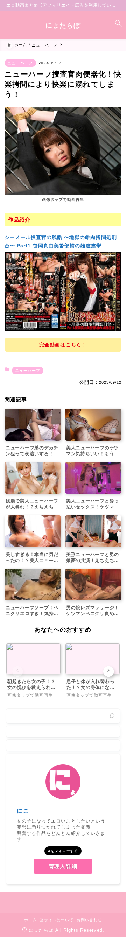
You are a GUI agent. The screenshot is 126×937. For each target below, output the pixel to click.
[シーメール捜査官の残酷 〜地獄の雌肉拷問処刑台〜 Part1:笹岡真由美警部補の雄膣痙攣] (63, 291)
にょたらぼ (63, 25)
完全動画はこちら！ (62, 344)
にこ (23, 811)
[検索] (112, 716)
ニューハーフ (20, 63)
